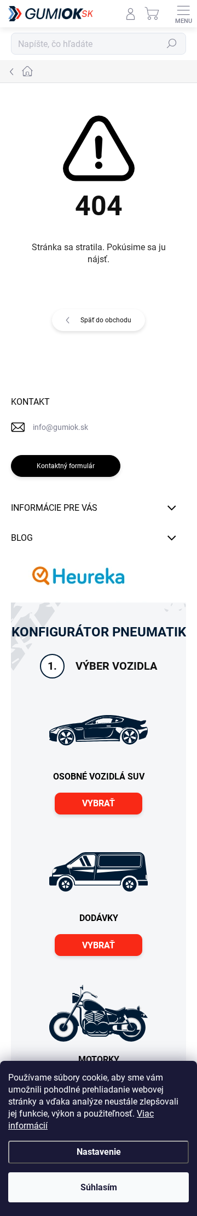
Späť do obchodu (105, 320)
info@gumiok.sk (60, 427)
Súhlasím (98, 1187)
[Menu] (183, 13)
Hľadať (171, 44)
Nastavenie (99, 1152)
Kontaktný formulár (66, 466)
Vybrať (98, 803)
